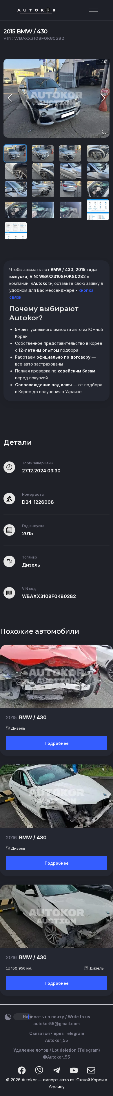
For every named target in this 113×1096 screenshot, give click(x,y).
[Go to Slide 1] (15, 153)
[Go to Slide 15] (70, 209)
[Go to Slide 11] (70, 189)
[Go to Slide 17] (16, 230)
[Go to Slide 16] (98, 209)
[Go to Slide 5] (16, 171)
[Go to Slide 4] (98, 153)
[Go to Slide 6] (43, 171)
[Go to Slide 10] (43, 189)
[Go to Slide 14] (43, 209)
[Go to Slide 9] (16, 189)
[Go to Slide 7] (70, 171)
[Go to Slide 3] (70, 153)
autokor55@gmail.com (56, 1023)
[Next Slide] (103, 98)
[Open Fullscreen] (104, 132)
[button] (56, 98)
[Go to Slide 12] (98, 189)
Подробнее (57, 743)
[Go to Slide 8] (98, 171)
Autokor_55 (56, 1040)
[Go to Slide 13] (16, 209)
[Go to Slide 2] (42, 153)
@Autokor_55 (56, 1057)
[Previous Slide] (9, 98)
